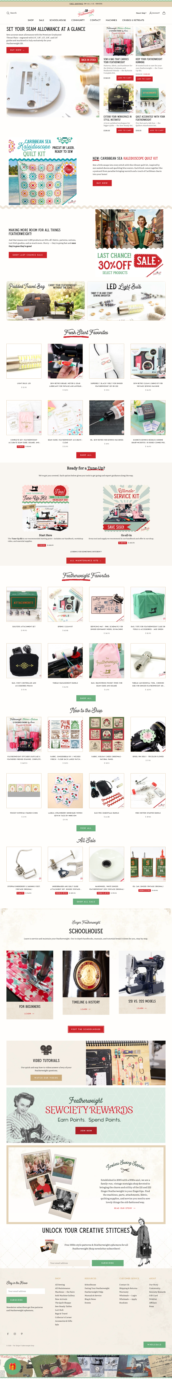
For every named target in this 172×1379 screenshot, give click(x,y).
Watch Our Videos (46, 1078)
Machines (111, 20)
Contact (95, 20)
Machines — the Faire (65, 1291)
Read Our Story (123, 1208)
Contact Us (124, 1284)
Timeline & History (86, 1002)
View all (86, 828)
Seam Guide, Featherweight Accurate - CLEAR (65, 441)
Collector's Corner (63, 1317)
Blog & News (90, 1299)
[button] (24, 380)
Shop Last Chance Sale (28, 255)
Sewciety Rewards (157, 1291)
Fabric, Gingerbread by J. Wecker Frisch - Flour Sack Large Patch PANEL (65, 758)
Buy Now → (17, 50)
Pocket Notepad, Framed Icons (24, 813)
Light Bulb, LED (24, 383)
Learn (27, 1014)
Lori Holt (59, 1310)
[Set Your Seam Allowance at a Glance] (52, 86)
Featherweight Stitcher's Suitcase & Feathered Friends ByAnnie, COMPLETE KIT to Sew (24, 758)
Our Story (153, 1284)
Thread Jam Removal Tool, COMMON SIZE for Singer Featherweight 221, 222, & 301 (148, 684)
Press (151, 1306)
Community (78, 20)
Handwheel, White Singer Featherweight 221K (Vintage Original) (106, 888)
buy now (102, 183)
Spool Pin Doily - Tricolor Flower (148, 756)
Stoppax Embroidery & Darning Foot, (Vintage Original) (24, 888)
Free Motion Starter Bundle (148, 813)
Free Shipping (76, 4)
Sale (41, 20)
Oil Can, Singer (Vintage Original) (148, 886)
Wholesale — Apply (128, 1299)
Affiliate (153, 1302)
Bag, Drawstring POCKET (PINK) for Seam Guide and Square (106, 684)
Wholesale (154, 1344)
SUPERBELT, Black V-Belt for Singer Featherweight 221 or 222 (107, 385)
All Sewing (60, 1284)
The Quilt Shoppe (63, 1302)
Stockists (123, 1302)
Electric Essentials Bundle (106, 813)
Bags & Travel (61, 1313)
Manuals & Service (93, 1295)
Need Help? (141, 13)
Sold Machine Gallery (65, 1295)
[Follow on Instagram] (14, 1334)
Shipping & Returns (128, 1288)
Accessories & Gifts (63, 1321)
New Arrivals (61, 1299)
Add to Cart (125, 78)
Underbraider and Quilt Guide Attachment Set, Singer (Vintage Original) (65, 888)
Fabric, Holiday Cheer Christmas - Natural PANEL (107, 758)
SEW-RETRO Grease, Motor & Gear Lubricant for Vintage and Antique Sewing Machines (65, 385)
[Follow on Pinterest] (21, 1334)
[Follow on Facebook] (7, 1334)
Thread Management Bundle (65, 683)
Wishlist (153, 1299)
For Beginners (29, 1006)
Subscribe (107, 1263)
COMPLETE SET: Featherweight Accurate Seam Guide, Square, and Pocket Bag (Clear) (24, 441)
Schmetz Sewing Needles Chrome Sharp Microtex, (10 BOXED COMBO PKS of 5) (148, 441)
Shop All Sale (86, 902)
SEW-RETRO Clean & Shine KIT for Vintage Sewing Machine (148, 385)
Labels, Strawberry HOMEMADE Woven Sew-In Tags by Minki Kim (65, 814)
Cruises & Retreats (133, 20)
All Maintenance (62, 1288)
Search (11, 12)
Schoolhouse (58, 20)
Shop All (86, 455)
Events (88, 1302)
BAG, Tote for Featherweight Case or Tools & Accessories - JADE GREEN (148, 628)
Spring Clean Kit (65, 626)
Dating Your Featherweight (97, 1288)
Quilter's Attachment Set (23, 626)
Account (156, 13)
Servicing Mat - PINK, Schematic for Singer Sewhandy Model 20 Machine (107, 628)
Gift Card (153, 1295)
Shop (31, 20)
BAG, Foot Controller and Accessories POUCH (24, 684)
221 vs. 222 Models (142, 1001)
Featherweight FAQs (94, 1291)
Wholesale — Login (128, 1295)
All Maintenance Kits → (86, 560)
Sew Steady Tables (63, 1306)
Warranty (123, 1291)
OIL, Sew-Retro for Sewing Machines (106, 440)
